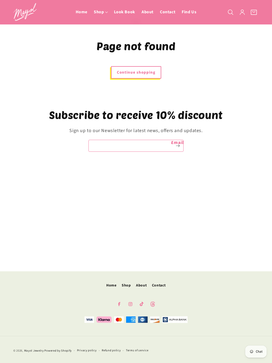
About (141, 285)
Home (111, 285)
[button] (100, 12)
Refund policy (111, 350)
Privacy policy (87, 350)
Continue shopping (136, 72)
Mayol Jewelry (34, 351)
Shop (126, 285)
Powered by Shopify (58, 351)
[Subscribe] (178, 146)
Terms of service (137, 350)
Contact (159, 285)
